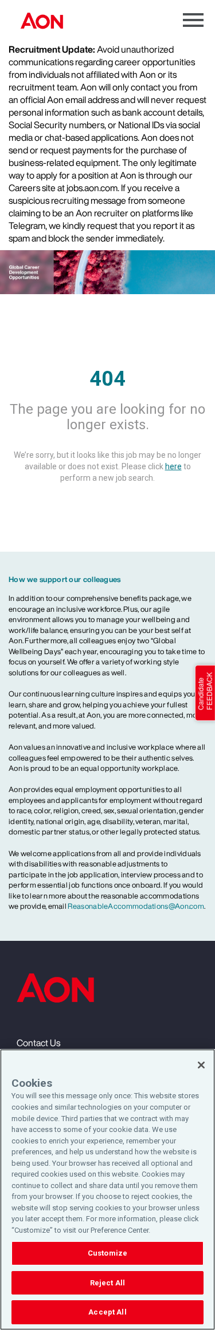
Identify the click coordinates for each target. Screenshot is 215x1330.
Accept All (107, 1312)
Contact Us (38, 1043)
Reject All (107, 1282)
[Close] (201, 1065)
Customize (107, 1253)
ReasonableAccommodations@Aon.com (136, 906)
